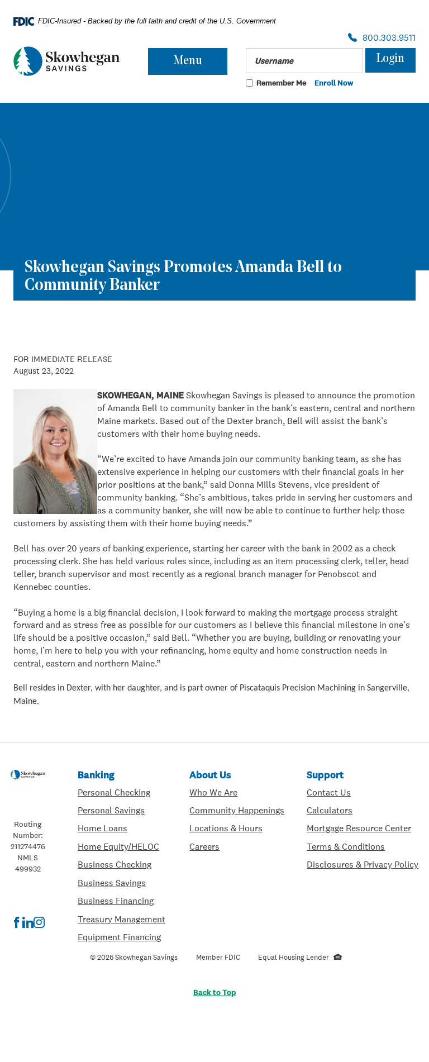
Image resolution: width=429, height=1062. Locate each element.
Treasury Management (122, 919)
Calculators (362, 810)
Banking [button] (96, 774)
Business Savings (122, 882)
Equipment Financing (122, 936)
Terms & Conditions (362, 846)
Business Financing (122, 900)
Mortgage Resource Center (362, 828)
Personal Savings (122, 810)
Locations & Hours (236, 828)
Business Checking (122, 864)
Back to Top (214, 992)
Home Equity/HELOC (122, 846)
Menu (188, 61)
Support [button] (325, 774)
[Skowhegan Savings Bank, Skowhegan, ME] (66, 61)
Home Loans (102, 828)
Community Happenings (236, 810)
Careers (236, 846)
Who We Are (236, 792)
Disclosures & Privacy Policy (362, 864)
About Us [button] (210, 774)
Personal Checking (122, 792)
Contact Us (329, 792)
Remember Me (281, 83)
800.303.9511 (386, 38)
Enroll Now (333, 83)
